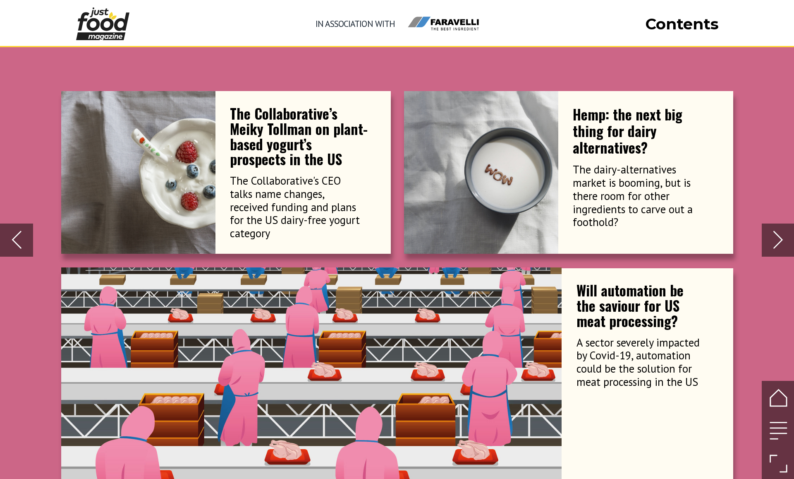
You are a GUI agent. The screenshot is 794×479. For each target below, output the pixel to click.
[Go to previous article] (16, 240)
